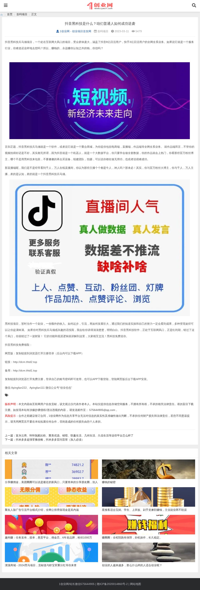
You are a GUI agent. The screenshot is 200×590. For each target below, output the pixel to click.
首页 (9, 14)
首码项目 (21, 14)
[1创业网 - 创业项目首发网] (1, 14)
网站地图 (135, 584)
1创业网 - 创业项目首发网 (75, 31)
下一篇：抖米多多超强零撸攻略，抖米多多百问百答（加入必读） (44, 439)
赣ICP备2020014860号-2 (112, 584)
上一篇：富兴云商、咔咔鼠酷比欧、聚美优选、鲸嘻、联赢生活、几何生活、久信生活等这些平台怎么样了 (69, 435)
